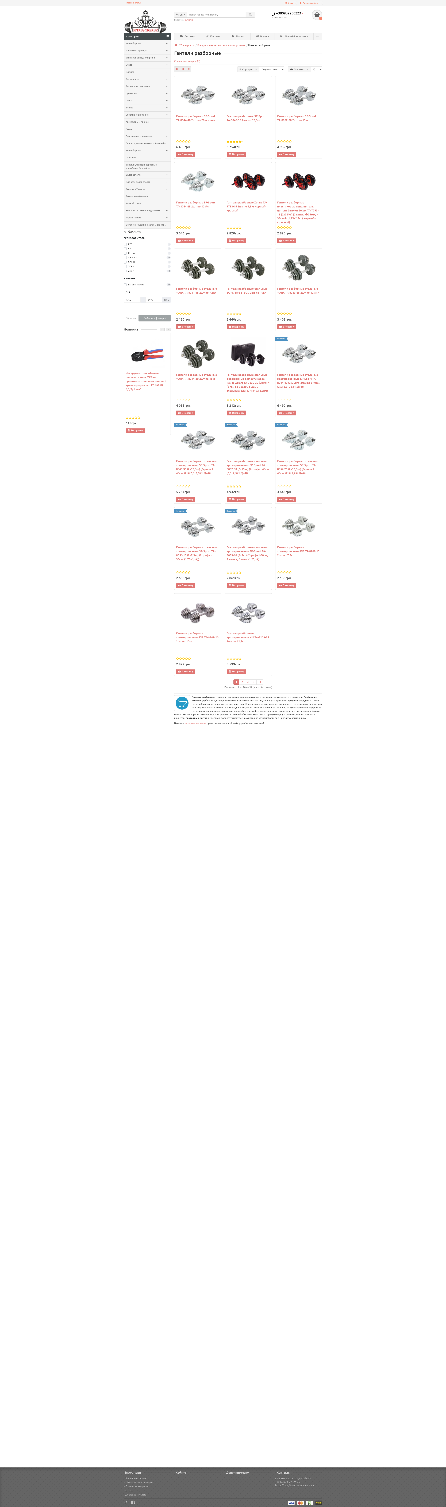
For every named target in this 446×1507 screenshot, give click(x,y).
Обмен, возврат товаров (139, 1482)
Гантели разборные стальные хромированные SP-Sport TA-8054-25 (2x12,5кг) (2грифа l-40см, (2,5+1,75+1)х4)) (297, 467)
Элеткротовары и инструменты (143, 210)
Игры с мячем (133, 217)
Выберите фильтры (155, 318)
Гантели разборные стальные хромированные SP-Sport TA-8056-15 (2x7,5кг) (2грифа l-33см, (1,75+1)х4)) (196, 553)
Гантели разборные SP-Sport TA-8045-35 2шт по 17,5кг (246, 118)
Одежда (130, 72)
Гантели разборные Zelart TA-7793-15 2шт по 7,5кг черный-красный (247, 206)
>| (260, 681)
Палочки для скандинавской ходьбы (146, 143)
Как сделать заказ (135, 1478)
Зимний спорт (133, 203)
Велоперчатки (133, 175)
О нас (128, 1490)
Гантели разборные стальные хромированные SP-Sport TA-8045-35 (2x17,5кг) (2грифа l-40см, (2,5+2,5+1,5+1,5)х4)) (196, 467)
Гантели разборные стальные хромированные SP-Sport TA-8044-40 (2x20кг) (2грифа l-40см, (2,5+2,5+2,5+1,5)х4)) (298, 380)
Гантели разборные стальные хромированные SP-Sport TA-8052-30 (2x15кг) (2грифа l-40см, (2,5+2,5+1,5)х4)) (248, 467)
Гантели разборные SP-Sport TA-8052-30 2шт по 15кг (296, 118)
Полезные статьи (132, 3)
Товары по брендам (136, 50)
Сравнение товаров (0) (187, 61)
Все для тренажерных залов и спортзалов (221, 45)
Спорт (129, 100)
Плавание (131, 157)
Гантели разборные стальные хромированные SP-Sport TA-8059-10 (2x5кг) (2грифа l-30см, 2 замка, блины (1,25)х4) (247, 553)
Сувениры (131, 93)
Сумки (129, 129)
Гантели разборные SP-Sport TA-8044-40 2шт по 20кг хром (195, 118)
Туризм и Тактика (135, 189)
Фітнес (129, 107)
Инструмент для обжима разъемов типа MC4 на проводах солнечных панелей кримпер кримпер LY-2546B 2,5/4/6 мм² (146, 381)
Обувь (129, 65)
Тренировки (132, 79)
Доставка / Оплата (135, 1494)
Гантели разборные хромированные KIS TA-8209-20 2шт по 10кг (197, 637)
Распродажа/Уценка (137, 196)
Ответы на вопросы (136, 1486)
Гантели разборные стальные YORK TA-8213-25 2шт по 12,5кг (298, 290)
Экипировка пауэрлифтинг (140, 57)
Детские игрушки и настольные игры (146, 224)
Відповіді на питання (296, 36)
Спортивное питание (137, 114)
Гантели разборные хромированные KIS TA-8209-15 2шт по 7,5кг (298, 551)
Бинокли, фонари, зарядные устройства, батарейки (141, 166)
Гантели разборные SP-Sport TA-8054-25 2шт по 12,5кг (195, 204)
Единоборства (133, 150)
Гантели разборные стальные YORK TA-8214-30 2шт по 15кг (196, 376)
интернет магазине (195, 723)
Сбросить (131, 318)
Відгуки (264, 36)
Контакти (215, 36)
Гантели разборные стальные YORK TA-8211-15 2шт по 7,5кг (196, 290)
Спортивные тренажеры (139, 136)
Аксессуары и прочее (137, 122)
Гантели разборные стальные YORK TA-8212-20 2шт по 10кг (247, 290)
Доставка (189, 36)
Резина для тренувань (138, 86)
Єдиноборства (133, 43)
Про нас (240, 36)
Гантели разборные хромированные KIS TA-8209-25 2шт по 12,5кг (248, 637)
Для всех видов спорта (138, 182)
